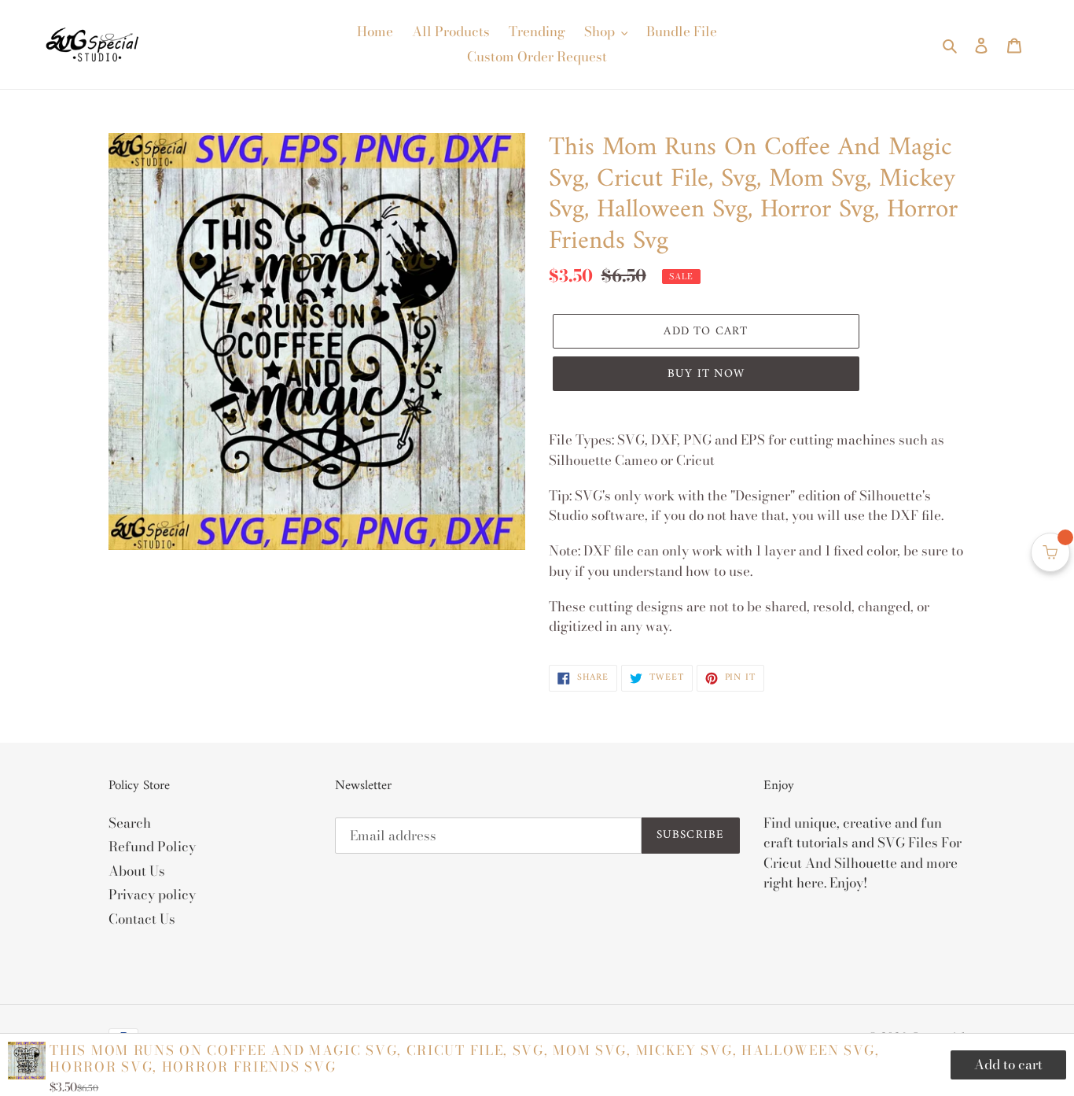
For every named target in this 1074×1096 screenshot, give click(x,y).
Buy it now (706, 374)
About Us (137, 871)
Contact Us (142, 919)
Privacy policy (152, 894)
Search (130, 823)
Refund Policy (152, 846)
